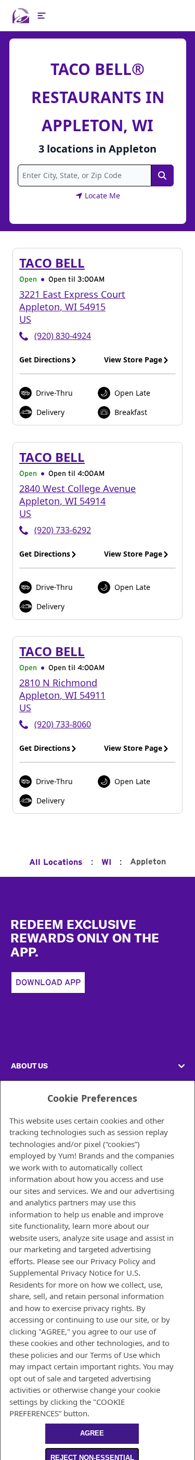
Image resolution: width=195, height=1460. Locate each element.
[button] (97, 1066)
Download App (48, 982)
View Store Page (133, 359)
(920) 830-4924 (62, 336)
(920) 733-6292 (62, 530)
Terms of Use (113, 1355)
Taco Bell (52, 262)
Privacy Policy (115, 1261)
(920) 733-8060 (62, 724)
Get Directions (44, 359)
